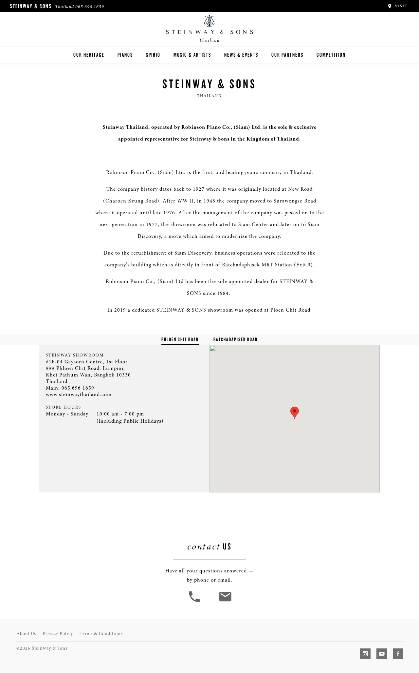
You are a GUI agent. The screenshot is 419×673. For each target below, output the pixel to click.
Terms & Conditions (101, 633)
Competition (331, 54)
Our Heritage (88, 54)
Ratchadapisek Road (235, 339)
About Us (26, 633)
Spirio (153, 54)
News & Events (241, 54)
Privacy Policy (58, 633)
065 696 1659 (89, 7)
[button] (195, 601)
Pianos (125, 54)
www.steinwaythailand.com (79, 394)
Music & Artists (192, 54)
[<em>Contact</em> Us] (225, 601)
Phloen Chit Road (180, 339)
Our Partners (287, 54)
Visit (400, 6)
